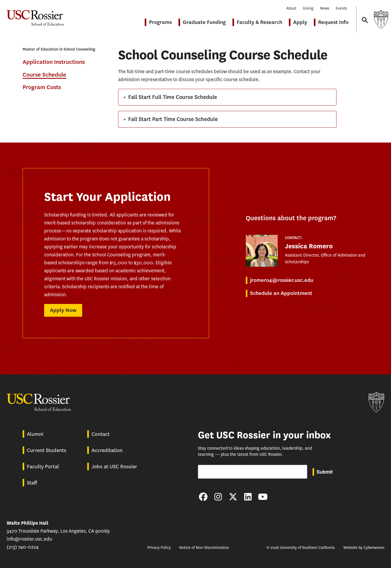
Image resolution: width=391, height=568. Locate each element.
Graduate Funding (204, 22)
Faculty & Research (259, 22)
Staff (32, 482)
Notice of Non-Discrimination (204, 547)
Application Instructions (54, 62)
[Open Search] (364, 15)
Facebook (203, 496)
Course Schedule (44, 74)
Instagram (218, 496)
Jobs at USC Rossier (114, 466)
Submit (325, 471)
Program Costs (42, 87)
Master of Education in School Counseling (59, 49)
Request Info (333, 22)
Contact (100, 434)
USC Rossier (35, 15)
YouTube (262, 496)
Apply (300, 22)
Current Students (46, 450)
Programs (160, 22)
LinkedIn (248, 496)
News (324, 8)
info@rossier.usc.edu (29, 539)
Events (341, 8)
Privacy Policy (159, 547)
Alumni (35, 434)
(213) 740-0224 (23, 547)
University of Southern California (380, 19)
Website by (363, 547)
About (291, 8)
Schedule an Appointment (281, 293)
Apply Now (63, 310)
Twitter (233, 496)
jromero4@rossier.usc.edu (281, 280)
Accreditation (107, 450)
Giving (308, 8)
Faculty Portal (43, 466)
